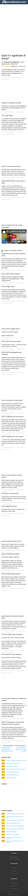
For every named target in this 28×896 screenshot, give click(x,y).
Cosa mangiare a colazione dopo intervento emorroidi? (7, 749)
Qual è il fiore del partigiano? (13, 834)
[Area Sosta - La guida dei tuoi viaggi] (14, 3)
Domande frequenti (14, 882)
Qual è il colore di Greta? (12, 766)
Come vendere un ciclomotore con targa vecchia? (21, 749)
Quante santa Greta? (11, 777)
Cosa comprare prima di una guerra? (15, 820)
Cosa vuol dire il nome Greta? (13, 763)
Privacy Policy (14, 888)
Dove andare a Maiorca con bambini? (15, 813)
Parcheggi (14, 867)
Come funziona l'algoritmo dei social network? (14, 841)
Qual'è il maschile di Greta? (12, 774)
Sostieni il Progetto (14, 885)
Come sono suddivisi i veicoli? (13, 823)
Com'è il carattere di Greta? (12, 772)
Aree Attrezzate (14, 873)
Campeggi (14, 870)
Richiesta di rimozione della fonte (9, 77)
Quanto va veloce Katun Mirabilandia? (15, 826)
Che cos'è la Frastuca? (11, 831)
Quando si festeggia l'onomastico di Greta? (16, 760)
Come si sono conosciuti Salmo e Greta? (15, 769)
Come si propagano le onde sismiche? (15, 828)
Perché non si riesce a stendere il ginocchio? (14, 838)
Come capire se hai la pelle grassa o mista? (14, 817)
